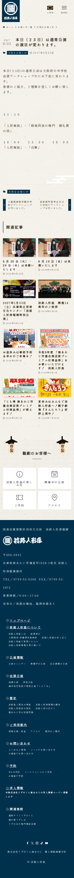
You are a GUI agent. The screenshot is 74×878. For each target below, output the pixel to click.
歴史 (13, 698)
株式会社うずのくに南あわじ (25, 851)
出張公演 (17, 676)
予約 (13, 766)
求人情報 (17, 788)
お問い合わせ (20, 743)
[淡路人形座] (11, 11)
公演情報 (17, 657)
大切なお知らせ (17, 52)
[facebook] (27, 843)
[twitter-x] (32, 843)
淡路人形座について (25, 627)
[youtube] (46, 843)
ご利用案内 (18, 725)
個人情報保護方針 (56, 851)
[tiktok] (42, 843)
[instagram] (37, 843)
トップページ (20, 620)
